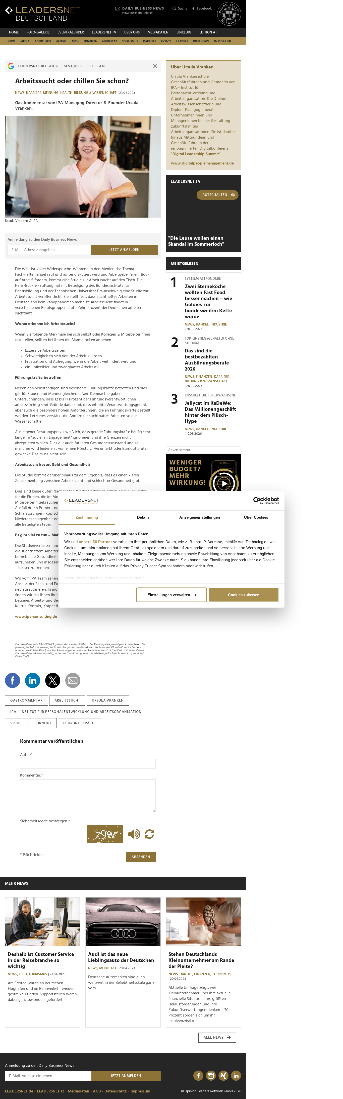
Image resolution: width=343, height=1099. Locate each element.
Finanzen (90, 41)
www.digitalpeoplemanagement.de (202, 163)
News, (20, 93)
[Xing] (223, 1076)
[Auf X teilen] (52, 680)
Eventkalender (71, 32)
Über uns (132, 32)
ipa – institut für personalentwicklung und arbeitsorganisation (76, 712)
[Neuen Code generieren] (149, 834)
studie (16, 723)
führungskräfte (79, 723)
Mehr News (16, 883)
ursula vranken (108, 700)
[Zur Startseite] (42, 13)
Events (166, 41)
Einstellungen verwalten (168, 594)
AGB (97, 1091)
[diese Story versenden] (72, 680)
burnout (42, 723)
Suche (182, 8)
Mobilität (109, 41)
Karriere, (34, 93)
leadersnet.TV (104, 32)
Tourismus (130, 41)
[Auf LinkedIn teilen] (32, 680)
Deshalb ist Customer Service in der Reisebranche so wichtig (41, 960)
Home (14, 32)
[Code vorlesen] (133, 834)
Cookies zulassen (243, 594)
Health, (67, 93)
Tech (75, 41)
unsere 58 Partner (95, 542)
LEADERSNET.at (50, 1091)
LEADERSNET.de (19, 1091)
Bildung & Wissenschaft (95, 93)
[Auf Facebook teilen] (12, 680)
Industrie (218, 324)
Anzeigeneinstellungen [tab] (199, 517)
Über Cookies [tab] (256, 517)
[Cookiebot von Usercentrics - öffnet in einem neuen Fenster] (257, 501)
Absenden (141, 857)
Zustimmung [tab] (87, 517)
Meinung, (51, 93)
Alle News (213, 1037)
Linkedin (184, 32)
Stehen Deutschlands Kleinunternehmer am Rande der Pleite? (201, 960)
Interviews (201, 41)
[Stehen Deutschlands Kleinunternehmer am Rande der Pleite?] (203, 922)
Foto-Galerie (38, 32)
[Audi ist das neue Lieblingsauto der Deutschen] (123, 922)
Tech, (24, 974)
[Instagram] (211, 1076)
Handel (61, 41)
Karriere (149, 41)
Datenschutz (115, 1091)
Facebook (204, 8)
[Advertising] (203, 485)
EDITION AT (208, 32)
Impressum (140, 1091)
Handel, (203, 324)
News (11, 41)
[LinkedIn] (236, 1076)
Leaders (182, 41)
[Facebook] (198, 1076)
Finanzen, (205, 377)
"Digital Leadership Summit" (195, 154)
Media (24, 41)
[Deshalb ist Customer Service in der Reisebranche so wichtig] (42, 922)
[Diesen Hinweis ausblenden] (155, 66)
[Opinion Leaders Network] (229, 14)
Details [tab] (143, 517)
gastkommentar (26, 700)
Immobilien (222, 41)
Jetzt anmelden (124, 250)
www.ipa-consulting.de (36, 617)
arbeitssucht (67, 700)
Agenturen (42, 41)
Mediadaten (158, 32)
